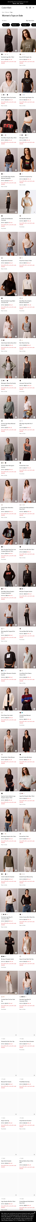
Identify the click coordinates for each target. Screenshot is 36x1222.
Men (18, 3)
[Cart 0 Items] (30, 7)
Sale (3, 12)
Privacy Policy (21, 1220)
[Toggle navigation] (33, 8)
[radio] (1, 54)
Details (21, 3)
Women (14, 3)
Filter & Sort (31, 20)
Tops (11, 12)
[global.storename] (6, 7)
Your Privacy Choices (7, 1220)
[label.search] (27, 7)
